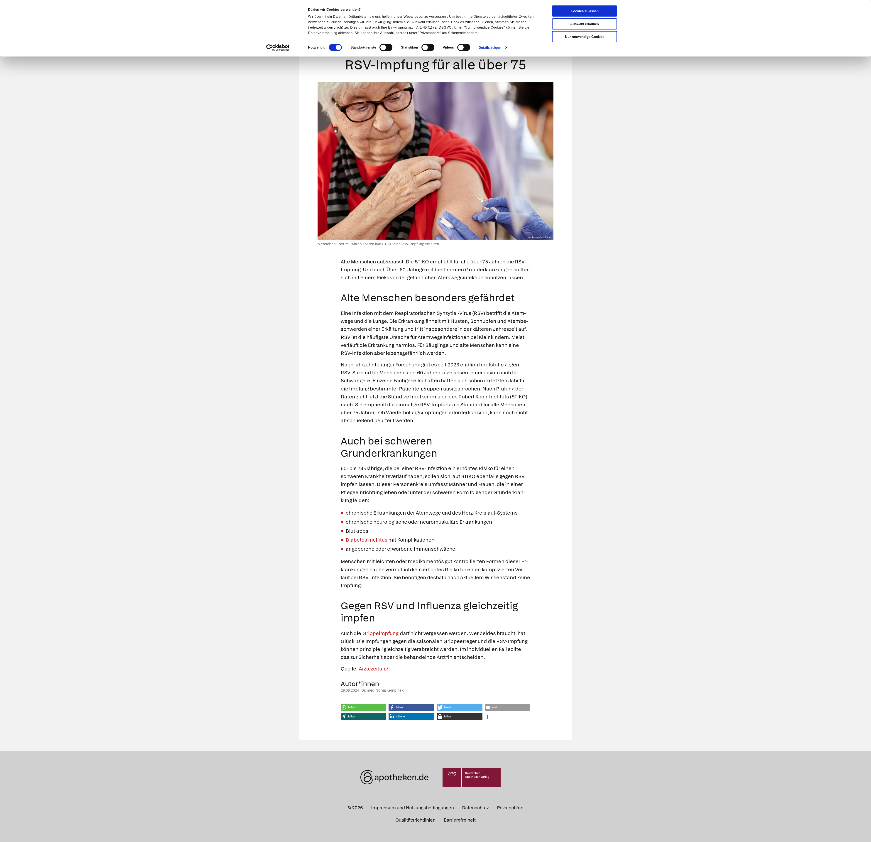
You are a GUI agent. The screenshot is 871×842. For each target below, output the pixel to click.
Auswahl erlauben (584, 24)
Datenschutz (475, 808)
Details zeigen (490, 47)
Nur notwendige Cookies (584, 37)
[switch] (385, 47)
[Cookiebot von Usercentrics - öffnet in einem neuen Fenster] (278, 47)
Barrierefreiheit (460, 820)
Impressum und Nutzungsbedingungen (412, 808)
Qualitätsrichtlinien (415, 820)
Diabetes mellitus (366, 540)
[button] (364, 707)
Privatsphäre (510, 808)
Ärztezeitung (373, 668)
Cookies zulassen (585, 11)
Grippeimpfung (380, 633)
